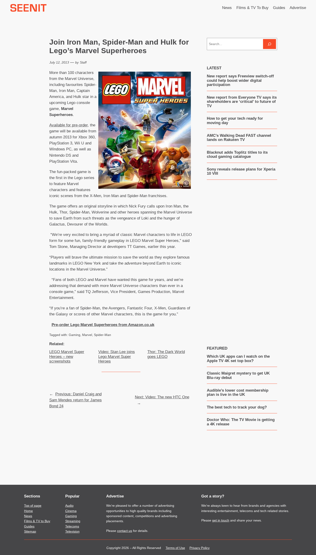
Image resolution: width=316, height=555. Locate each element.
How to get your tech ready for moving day (235, 120)
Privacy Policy (199, 548)
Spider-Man (102, 335)
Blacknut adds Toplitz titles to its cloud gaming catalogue (237, 154)
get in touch (220, 520)
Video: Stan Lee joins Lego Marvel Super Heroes (116, 356)
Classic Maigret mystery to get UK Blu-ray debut (238, 375)
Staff (83, 62)
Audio (69, 505)
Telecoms (72, 526)
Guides (29, 526)
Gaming (74, 335)
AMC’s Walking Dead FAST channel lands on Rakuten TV (239, 138)
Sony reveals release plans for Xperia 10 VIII (241, 171)
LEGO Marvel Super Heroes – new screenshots (66, 356)
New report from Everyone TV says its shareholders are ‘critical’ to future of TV (242, 101)
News (28, 516)
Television (72, 531)
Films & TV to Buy (37, 521)
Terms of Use (175, 548)
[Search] (269, 44)
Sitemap (30, 531)
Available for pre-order (68, 125)
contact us (124, 531)
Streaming (72, 521)
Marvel (87, 335)
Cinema (71, 511)
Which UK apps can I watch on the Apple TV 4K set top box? (238, 358)
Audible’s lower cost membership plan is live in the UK (237, 392)
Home (28, 511)
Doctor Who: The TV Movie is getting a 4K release (241, 422)
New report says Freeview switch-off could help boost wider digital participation (240, 80)
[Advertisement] (242, 259)
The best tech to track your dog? (237, 407)
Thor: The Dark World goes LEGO (166, 354)
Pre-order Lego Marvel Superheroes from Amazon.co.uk (103, 325)
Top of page (32, 505)
